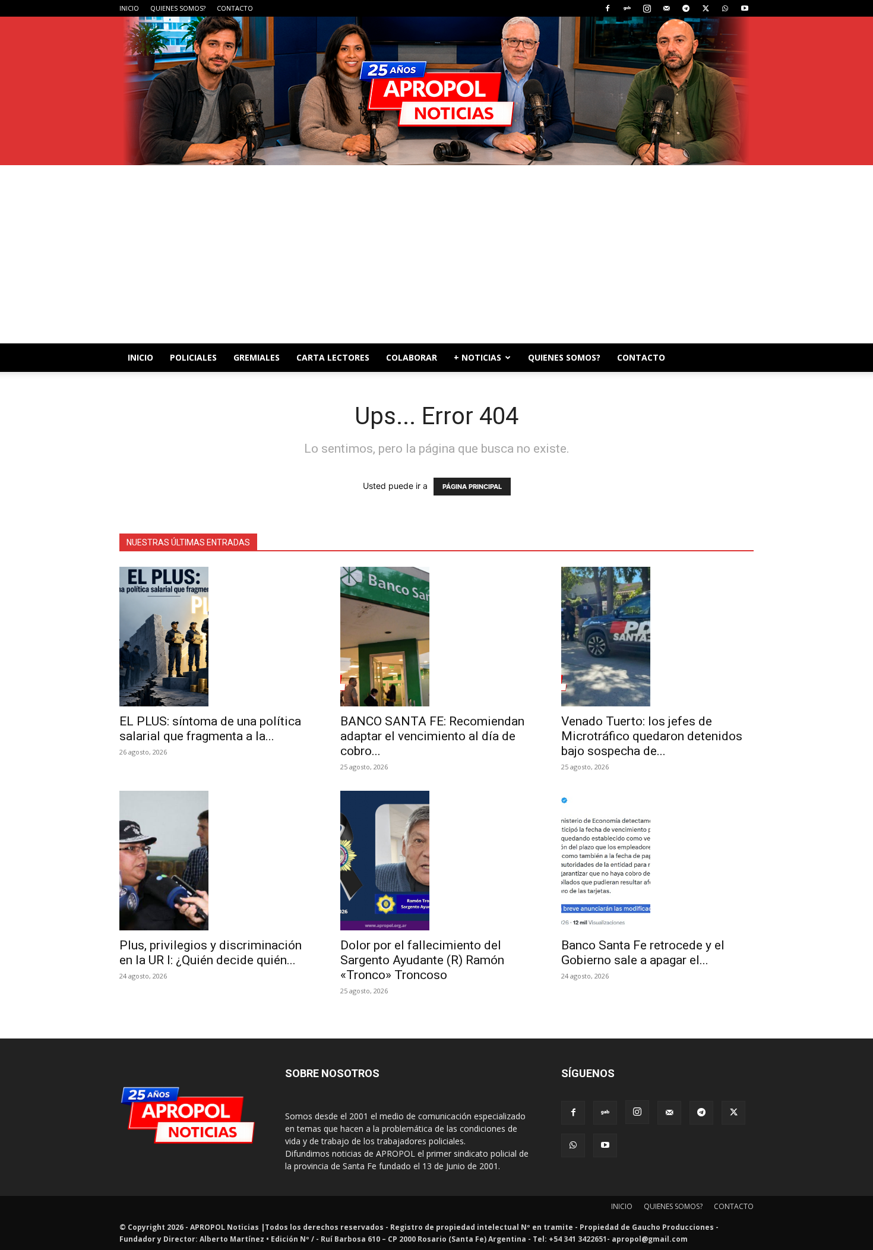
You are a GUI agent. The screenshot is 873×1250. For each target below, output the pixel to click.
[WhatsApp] (725, 8)
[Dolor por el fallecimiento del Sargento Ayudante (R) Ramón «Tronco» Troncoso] (436, 860)
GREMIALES (256, 357)
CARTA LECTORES (332, 357)
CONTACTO (235, 8)
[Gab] (627, 8)
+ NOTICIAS (477, 357)
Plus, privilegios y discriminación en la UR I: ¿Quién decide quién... (210, 952)
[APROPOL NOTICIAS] (436, 91)
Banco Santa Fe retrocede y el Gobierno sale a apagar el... (643, 952)
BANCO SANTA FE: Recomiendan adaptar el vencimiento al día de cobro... (432, 736)
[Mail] (666, 8)
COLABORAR (411, 357)
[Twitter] (705, 8)
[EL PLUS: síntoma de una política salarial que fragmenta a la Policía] (215, 636)
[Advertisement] (436, 254)
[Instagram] (647, 8)
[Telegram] (686, 8)
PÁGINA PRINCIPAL (472, 486)
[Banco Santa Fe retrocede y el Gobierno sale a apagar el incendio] (657, 860)
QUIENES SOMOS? (177, 8)
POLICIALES (193, 357)
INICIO (129, 8)
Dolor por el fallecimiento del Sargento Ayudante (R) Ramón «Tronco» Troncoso (422, 960)
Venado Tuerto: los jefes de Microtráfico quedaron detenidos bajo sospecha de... (651, 736)
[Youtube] (745, 8)
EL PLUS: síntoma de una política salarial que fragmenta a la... (210, 728)
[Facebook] (607, 8)
